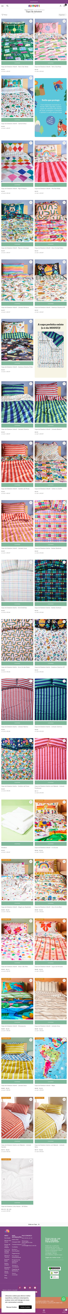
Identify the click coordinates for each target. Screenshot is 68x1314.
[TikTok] (35, 1288)
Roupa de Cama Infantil (7, 1246)
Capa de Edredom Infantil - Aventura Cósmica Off (50, 307)
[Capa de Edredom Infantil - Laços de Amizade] (51, 939)
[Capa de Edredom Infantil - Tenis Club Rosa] (51, 39)
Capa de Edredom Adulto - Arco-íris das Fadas (15, 667)
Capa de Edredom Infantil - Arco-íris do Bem (48, 907)
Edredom (4, 847)
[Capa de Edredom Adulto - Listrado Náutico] (17, 699)
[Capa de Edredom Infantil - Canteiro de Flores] (17, 461)
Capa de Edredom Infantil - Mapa (45, 1085)
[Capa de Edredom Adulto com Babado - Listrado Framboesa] (51, 759)
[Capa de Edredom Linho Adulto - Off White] (17, 1179)
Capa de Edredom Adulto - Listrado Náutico (14, 727)
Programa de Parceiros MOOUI (16, 1261)
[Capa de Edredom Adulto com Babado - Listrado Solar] (51, 1117)
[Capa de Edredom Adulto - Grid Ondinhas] (17, 580)
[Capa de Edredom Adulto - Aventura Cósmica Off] (51, 640)
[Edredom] (17, 820)
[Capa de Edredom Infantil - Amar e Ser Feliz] (17, 939)
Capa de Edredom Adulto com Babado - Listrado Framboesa (49, 787)
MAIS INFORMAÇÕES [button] (16, 1236)
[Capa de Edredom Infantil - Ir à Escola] (51, 820)
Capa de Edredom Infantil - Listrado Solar (14, 1085)
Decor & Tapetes (6, 1256)
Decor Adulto (6, 1272)
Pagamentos (16, 1253)
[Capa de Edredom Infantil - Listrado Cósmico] (17, 402)
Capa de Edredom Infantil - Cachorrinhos (13, 123)
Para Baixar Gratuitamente (16, 1256)
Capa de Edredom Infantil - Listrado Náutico (48, 429)
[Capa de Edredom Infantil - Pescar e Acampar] (17, 220)
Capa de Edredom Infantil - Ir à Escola (46, 847)
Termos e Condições (15, 1266)
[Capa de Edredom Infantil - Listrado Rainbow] (17, 280)
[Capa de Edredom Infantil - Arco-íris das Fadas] (51, 220)
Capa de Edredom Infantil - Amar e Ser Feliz (14, 966)
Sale (5, 1275)
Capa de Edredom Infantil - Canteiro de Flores (15, 489)
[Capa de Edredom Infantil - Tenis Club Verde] (17, 39)
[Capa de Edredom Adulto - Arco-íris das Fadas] (17, 640)
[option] (34, 2)
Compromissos (16, 1244)
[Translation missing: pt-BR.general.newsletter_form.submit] (62, 1258)
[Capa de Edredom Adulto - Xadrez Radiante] (51, 521)
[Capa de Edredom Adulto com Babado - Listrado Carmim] (17, 1117)
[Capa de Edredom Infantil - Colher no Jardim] (51, 461)
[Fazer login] (60, 5)
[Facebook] (20, 1288)
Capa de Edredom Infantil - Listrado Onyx (47, 1026)
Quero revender (15, 1274)
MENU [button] (6, 1235)
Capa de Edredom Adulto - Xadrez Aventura (48, 608)
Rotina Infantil (6, 1264)
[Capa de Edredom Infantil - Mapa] (51, 1058)
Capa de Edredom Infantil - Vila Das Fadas (47, 188)
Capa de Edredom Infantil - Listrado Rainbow (15, 307)
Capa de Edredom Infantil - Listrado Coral (14, 548)
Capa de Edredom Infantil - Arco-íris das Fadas (49, 248)
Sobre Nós (15, 1239)
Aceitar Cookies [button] (25, 1307)
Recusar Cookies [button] (11, 1307)
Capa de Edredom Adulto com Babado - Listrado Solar (49, 1146)
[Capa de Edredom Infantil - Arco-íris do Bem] (51, 879)
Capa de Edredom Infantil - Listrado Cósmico (15, 429)
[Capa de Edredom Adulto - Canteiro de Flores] (17, 759)
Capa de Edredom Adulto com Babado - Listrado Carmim (16, 1146)
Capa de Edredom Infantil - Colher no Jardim (48, 489)
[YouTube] (36, 1292)
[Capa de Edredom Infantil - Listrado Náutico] (51, 402)
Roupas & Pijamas (7, 1268)
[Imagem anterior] (4, 39)
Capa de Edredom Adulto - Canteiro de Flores (15, 786)
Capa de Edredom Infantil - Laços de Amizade (49, 966)
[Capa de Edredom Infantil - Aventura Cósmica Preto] (17, 339)
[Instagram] (25, 1288)
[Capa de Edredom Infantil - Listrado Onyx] (51, 998)
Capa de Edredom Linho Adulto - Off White (14, 1206)
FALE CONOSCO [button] (27, 1235)
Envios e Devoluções (15, 1250)
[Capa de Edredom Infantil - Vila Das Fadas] (51, 161)
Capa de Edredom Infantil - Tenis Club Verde (14, 67)
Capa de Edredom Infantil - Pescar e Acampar (15, 248)
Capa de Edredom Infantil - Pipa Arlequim (14, 188)
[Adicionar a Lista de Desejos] (30, 21)
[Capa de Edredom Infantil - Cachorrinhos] (17, 96)
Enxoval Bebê (6, 1260)
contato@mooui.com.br (29, 1245)
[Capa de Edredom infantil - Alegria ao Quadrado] (17, 879)
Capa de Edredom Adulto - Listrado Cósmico (48, 727)
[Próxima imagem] (31, 39)
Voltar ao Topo (32, 1224)
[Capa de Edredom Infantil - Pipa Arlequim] (17, 161)
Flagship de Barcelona (15, 1270)
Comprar (17, 63)
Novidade (7, 1238)
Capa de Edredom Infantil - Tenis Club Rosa (48, 67)
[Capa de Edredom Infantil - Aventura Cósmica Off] (51, 280)
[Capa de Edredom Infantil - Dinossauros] (17, 998)
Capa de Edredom (40, 10)
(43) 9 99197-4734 (27, 1242)
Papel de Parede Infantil (7, 1251)
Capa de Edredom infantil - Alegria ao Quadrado (16, 907)
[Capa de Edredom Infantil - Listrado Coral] (17, 521)
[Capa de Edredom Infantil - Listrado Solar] (17, 1058)
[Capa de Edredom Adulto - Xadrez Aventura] (51, 580)
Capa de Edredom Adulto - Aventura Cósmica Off (50, 667)
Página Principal (29, 10)
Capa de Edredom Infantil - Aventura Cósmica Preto (17, 367)
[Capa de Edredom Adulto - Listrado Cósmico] (51, 699)
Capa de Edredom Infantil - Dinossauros (13, 1026)
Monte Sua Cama (7, 1241)
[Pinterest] (30, 1288)
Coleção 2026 (16, 1242)
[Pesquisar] (7, 5)
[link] (51, 107)
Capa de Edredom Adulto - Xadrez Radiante (48, 548)
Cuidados (15, 1247)
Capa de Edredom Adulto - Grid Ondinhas (14, 608)
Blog (5, 1278)
